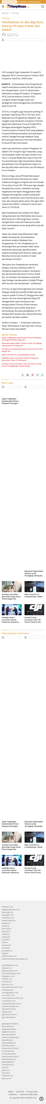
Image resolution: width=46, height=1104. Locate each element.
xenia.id (5, 942)
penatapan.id (7, 950)
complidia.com (7, 990)
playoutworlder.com (10, 971)
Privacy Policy (32, 1092)
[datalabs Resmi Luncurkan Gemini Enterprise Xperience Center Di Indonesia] (12, 609)
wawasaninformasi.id (10, 1048)
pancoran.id (6, 928)
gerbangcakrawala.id (10, 1023)
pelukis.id (5, 926)
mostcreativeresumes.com (12, 998)
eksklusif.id (6, 937)
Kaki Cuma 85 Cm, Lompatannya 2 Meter (18, 355)
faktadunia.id (7, 1012)
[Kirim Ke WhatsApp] (42, 375)
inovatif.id (5, 939)
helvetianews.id (8, 1026)
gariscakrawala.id (8, 1017)
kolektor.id (6, 923)
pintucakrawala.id (8, 1034)
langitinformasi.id (8, 1032)
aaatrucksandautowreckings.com (15, 959)
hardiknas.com (7, 1075)
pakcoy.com (6, 1078)
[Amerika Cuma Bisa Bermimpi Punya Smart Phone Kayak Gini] (12, 586)
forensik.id (6, 1073)
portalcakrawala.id (9, 1054)
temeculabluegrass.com (11, 973)
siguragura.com (8, 915)
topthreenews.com (9, 956)
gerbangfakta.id (8, 1062)
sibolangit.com (7, 912)
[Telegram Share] (37, 375)
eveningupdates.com (10, 992)
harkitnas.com (7, 907)
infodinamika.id (8, 1065)
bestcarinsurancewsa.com (12, 987)
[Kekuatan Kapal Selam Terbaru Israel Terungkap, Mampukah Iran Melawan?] (34, 477)
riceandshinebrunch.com (11, 1003)
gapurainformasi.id (9, 1014)
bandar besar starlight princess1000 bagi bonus (20, 893)
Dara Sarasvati (12, 34)
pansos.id (5, 1070)
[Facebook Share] (23, 375)
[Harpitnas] (18, 6)
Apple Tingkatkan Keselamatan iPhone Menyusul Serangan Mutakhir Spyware (21, 339)
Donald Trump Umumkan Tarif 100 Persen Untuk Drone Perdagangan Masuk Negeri (21, 365)
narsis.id (5, 1067)
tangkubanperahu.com (11, 909)
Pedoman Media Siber (29, 1094)
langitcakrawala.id (9, 1029)
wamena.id (6, 945)
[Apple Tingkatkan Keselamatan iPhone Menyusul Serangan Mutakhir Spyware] (12, 390)
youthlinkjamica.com (10, 965)
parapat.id (6, 948)
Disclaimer (13, 1094)
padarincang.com (8, 920)
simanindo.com (8, 918)
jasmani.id (6, 931)
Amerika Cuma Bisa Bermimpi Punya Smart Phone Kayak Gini (22, 350)
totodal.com (7, 981)
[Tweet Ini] (27, 375)
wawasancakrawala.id (10, 1037)
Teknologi (6, 18)
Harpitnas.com (31, 1098)
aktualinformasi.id (9, 1009)
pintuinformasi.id (8, 1045)
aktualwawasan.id (9, 1059)
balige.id (5, 953)
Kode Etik (20, 1092)
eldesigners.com (8, 976)
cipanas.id (6, 934)
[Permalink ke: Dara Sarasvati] (4, 34)
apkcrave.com (7, 984)
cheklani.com (7, 979)
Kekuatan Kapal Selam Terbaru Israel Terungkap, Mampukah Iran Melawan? (22, 344)
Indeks (10, 1092)
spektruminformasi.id (10, 1056)
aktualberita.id (7, 1040)
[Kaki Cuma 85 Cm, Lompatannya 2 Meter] (34, 586)
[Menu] (3, 6)
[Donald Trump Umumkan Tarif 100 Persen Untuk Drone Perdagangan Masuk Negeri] (34, 609)
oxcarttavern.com (9, 1001)
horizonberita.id (8, 1051)
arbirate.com (7, 968)
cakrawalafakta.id (9, 1043)
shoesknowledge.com (10, 1006)
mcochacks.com (8, 995)
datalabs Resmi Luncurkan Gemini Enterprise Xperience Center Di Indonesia (20, 359)
